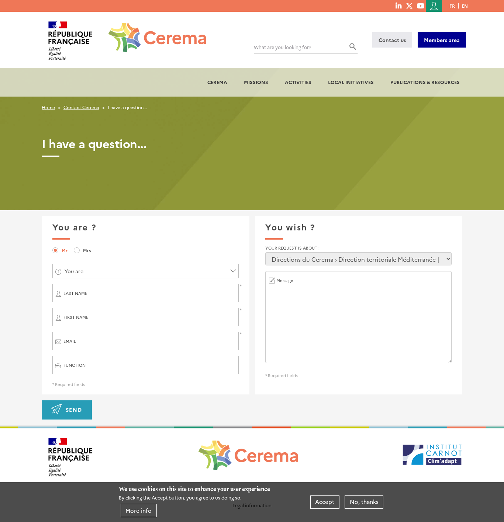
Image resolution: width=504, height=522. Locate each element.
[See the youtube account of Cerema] (420, 5)
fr (452, 6)
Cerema (217, 82)
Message (284, 280)
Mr (65, 250)
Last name (75, 293)
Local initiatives (351, 82)
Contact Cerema (81, 107)
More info (138, 510)
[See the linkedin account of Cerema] (398, 5)
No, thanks (364, 502)
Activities (298, 82)
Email (69, 341)
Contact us (392, 40)
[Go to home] (153, 32)
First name (75, 317)
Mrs (87, 250)
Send (74, 409)
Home (48, 107)
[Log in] (434, 6)
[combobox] (145, 271)
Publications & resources (425, 82)
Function (74, 365)
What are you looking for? (282, 47)
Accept (324, 502)
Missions (256, 82)
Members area (442, 40)
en (465, 6)
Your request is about (291, 248)
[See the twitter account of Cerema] (409, 5)
